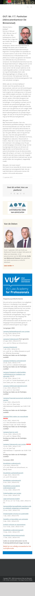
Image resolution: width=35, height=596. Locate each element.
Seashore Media (28, 580)
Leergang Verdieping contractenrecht (14, 361)
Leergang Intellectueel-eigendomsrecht (15, 386)
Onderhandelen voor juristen (12, 493)
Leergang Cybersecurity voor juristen (14, 444)
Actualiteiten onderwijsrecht (12, 463)
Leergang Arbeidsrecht (10, 347)
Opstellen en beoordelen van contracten (15, 519)
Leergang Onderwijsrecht (11, 339)
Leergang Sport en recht (10, 432)
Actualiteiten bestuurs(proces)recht (14, 535)
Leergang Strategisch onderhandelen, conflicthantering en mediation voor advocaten (14, 374)
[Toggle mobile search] (28, 7)
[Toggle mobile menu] (31, 7)
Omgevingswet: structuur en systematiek (15, 514)
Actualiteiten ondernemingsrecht (13, 530)
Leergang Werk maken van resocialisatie (15, 416)
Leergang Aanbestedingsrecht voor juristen (16, 331)
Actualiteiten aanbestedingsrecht (13, 473)
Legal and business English (11, 499)
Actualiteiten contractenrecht (12, 480)
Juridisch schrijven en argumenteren (14, 524)
